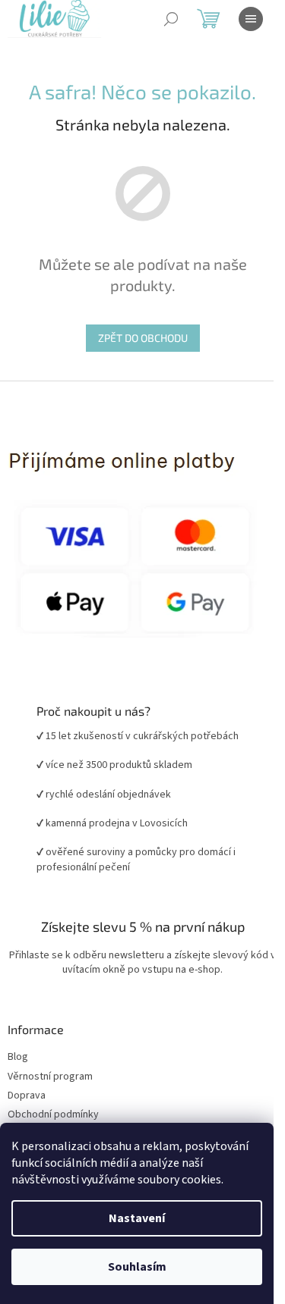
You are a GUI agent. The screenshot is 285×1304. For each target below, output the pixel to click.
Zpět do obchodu (143, 337)
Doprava (27, 1096)
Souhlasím (137, 1267)
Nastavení (137, 1218)
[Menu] (251, 19)
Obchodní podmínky (53, 1115)
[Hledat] (171, 19)
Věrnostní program (50, 1077)
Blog (18, 1057)
